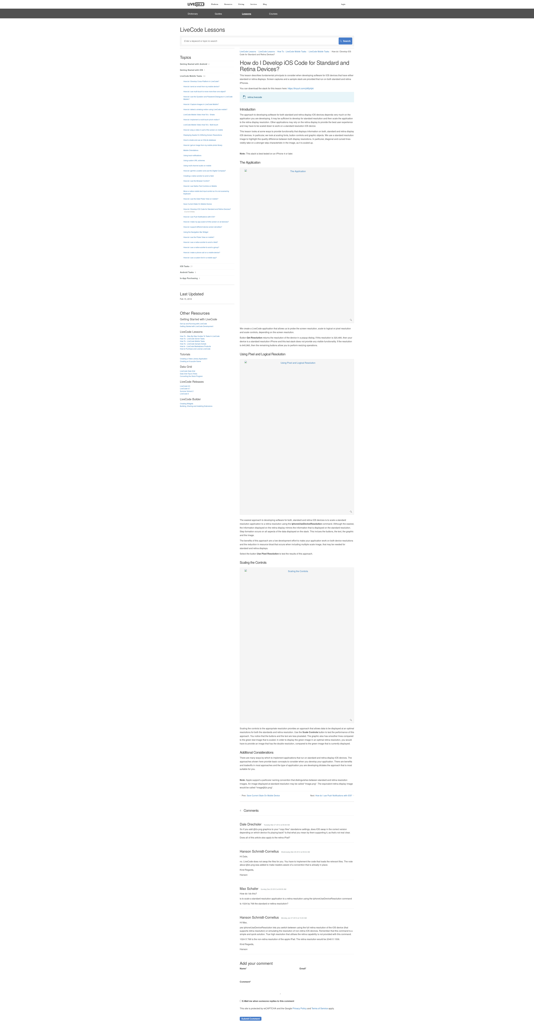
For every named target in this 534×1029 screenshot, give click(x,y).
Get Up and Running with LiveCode (193, 323)
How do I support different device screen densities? (202, 227)
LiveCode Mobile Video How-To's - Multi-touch (200, 124)
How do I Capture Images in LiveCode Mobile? (201, 104)
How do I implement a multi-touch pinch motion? (201, 119)
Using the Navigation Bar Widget (195, 232)
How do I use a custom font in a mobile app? (200, 257)
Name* (243, 968)
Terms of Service (320, 1008)
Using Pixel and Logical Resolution (262, 354)
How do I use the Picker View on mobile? (198, 237)
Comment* (245, 981)
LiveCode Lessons (248, 51)
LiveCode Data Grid (187, 371)
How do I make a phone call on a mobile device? (201, 252)
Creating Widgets (186, 403)
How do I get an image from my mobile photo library (202, 145)
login (343, 4)
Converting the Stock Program (191, 376)
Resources (228, 4)
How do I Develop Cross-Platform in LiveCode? (201, 81)
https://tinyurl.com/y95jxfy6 (301, 88)
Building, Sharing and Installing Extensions (196, 406)
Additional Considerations (256, 752)
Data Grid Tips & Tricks (188, 373)
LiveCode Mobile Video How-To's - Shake (199, 114)
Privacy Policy (300, 1008)
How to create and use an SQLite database (199, 140)
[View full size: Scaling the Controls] (297, 645)
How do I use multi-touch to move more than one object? (204, 91)
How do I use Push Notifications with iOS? (333, 795)
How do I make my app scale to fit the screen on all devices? (206, 221)
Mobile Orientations (190, 150)
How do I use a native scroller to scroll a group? (201, 247)
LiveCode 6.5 (185, 386)
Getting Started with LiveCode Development (196, 326)
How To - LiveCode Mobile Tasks (291, 51)
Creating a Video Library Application (193, 358)
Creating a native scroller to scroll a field (198, 176)
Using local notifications (192, 155)
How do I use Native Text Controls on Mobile (200, 186)
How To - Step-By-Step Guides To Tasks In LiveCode (200, 336)
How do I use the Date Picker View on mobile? (200, 199)
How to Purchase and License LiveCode (195, 349)
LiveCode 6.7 (185, 388)
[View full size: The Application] (297, 245)
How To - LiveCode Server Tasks (192, 338)
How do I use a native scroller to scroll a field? (200, 242)
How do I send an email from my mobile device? (201, 86)
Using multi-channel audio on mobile (197, 165)
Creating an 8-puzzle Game (190, 361)
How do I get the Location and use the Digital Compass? (204, 170)
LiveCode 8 (184, 393)
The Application (250, 162)
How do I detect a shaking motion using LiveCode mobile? (205, 109)
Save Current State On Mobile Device (263, 795)
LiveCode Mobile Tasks (319, 51)
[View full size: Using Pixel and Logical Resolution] (297, 437)
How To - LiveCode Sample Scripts (193, 344)
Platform (214, 4)
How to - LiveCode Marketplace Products (195, 346)
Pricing (241, 4)
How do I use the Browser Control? (196, 181)
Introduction (247, 109)
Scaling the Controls (253, 562)
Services (253, 4)
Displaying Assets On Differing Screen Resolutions (202, 135)
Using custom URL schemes (194, 160)
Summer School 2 (186, 391)
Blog (265, 4)
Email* (303, 968)
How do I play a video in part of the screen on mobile (203, 130)
